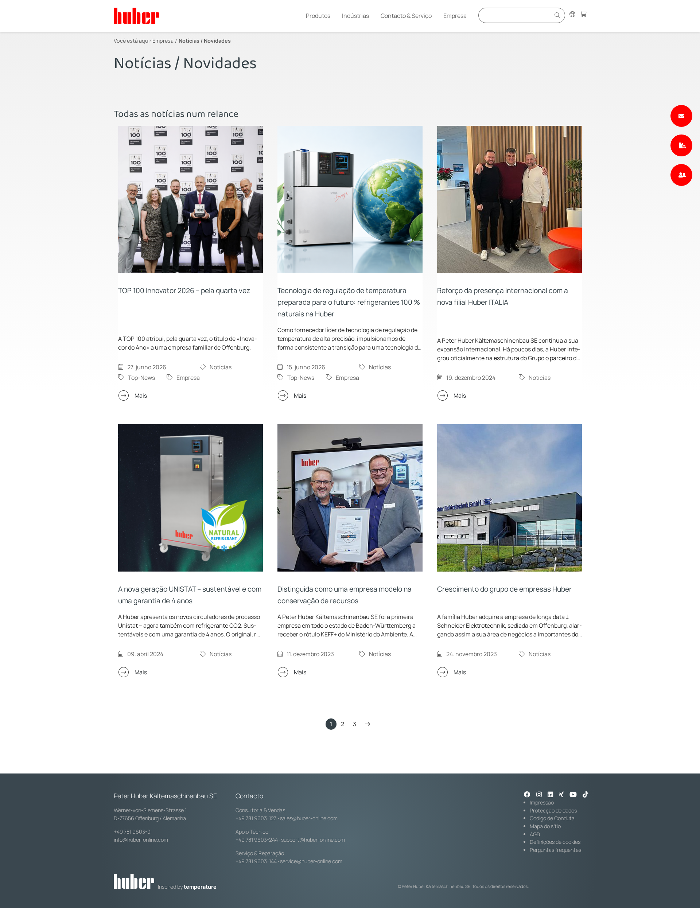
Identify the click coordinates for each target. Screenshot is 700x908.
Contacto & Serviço (406, 16)
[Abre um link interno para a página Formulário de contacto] (681, 116)
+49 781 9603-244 (257, 839)
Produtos (318, 16)
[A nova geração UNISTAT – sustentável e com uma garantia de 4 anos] (190, 498)
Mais (141, 395)
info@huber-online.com (141, 839)
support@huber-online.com (313, 839)
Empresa (455, 16)
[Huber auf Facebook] (527, 795)
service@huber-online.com (311, 861)
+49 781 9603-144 (256, 861)
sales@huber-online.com (309, 818)
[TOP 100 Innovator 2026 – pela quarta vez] (190, 199)
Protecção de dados (553, 810)
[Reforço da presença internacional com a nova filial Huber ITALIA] (509, 199)
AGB (535, 834)
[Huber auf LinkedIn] (550, 795)
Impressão (542, 802)
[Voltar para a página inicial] (136, 16)
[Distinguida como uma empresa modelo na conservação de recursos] (349, 498)
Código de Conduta (552, 818)
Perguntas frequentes (555, 849)
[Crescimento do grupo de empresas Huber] (509, 498)
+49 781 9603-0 (132, 831)
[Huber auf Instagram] (539, 795)
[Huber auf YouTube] (573, 795)
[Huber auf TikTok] (585, 795)
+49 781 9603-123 (256, 818)
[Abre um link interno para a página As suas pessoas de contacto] (681, 175)
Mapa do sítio (545, 826)
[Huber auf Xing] (561, 795)
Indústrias (355, 16)
